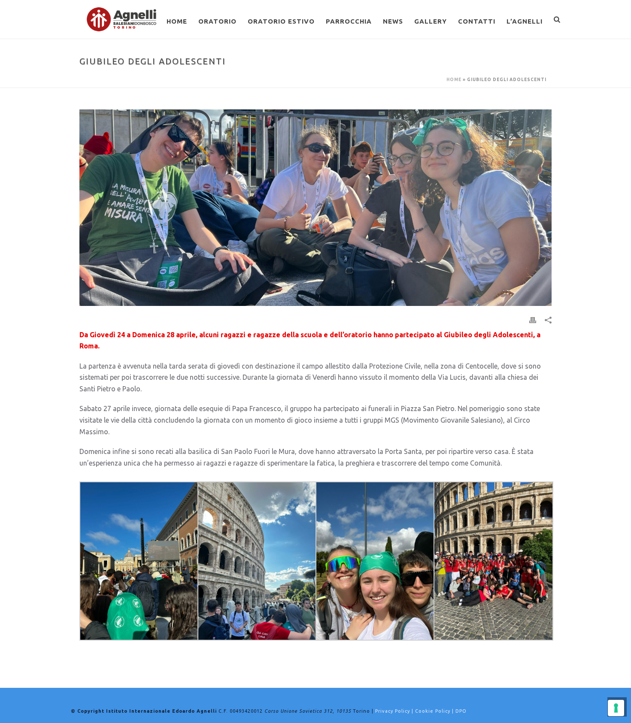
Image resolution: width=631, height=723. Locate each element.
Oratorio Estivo (281, 21)
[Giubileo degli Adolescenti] (315, 207)
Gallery (430, 21)
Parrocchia (349, 21)
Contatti (476, 21)
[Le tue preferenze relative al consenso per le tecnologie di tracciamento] (616, 708)
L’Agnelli (525, 21)
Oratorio (217, 21)
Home (177, 21)
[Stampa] (532, 319)
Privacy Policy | (395, 711)
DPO (461, 711)
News (393, 21)
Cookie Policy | (435, 711)
